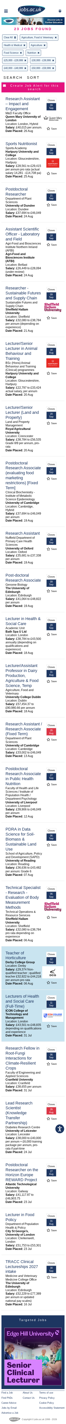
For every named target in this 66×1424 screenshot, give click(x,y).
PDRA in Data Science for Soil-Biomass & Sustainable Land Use (21, 839)
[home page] (31, 15)
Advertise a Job (9, 1412)
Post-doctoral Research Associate (23, 578)
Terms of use (46, 1392)
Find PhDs (7, 1397)
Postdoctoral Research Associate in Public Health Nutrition (23, 776)
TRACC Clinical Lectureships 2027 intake (22, 1266)
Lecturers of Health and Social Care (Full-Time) (22, 1001)
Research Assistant (23, 533)
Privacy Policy (47, 1397)
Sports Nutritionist (21, 143)
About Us (28, 1392)
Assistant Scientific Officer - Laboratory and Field (23, 234)
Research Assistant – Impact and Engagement (23, 103)
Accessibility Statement (52, 1407)
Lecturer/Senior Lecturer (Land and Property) (22, 412)
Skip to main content (14, 3)
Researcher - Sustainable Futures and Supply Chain (23, 293)
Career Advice (8, 1402)
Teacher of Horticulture (16, 955)
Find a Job (7, 1392)
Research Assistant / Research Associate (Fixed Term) (24, 729)
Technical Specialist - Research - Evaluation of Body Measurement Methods (23, 897)
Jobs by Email (9, 1407)
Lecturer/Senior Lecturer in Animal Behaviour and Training (21, 351)
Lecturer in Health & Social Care (23, 621)
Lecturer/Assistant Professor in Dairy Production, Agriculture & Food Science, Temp (22, 675)
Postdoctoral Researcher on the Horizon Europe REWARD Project (22, 1172)
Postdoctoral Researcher (17, 191)
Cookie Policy (46, 1402)
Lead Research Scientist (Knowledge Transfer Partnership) (19, 1113)
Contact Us (29, 1397)
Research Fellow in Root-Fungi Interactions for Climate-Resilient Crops (22, 1058)
